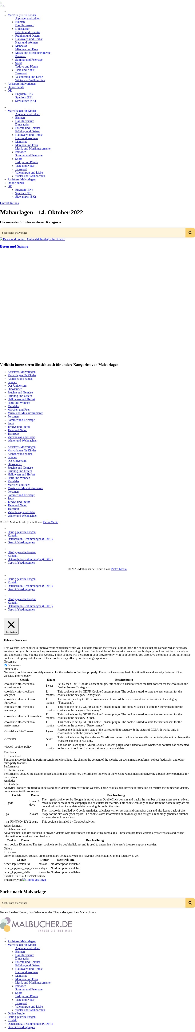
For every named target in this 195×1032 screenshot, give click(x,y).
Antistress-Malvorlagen (22, 83)
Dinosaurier (22, 28)
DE (10, 90)
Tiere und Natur (24, 70)
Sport (18, 63)
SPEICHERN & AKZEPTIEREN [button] (25, 876)
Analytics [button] (9, 780)
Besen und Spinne (14, 246)
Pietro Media (50, 522)
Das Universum (24, 25)
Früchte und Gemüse (27, 32)
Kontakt (12, 535)
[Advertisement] (97, 279)
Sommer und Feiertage (28, 59)
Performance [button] (11, 766)
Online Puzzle (16, 1013)
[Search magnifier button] (190, 232)
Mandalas (21, 45)
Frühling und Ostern (27, 35)
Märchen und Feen (26, 49)
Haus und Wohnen (26, 42)
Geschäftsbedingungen (21, 542)
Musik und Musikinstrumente (32, 52)
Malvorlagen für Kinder (22, 110)
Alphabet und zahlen (27, 114)
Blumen (20, 21)
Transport (21, 73)
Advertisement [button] (12, 825)
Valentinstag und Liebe (29, 76)
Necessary (14, 665)
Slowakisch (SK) (25, 100)
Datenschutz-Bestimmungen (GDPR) (30, 539)
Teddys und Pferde (26, 66)
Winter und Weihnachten (30, 80)
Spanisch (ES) (23, 97)
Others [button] (8, 848)
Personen (20, 56)
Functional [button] (10, 752)
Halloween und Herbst (28, 39)
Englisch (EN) (24, 94)
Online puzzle (16, 87)
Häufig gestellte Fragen (22, 532)
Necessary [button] (10, 661)
